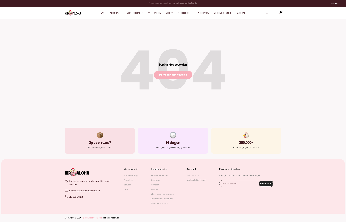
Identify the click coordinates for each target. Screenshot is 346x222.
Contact (155, 184)
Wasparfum (203, 13)
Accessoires (183, 13)
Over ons (241, 13)
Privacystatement (159, 203)
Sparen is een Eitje (222, 13)
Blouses (127, 184)
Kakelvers (114, 13)
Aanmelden (266, 184)
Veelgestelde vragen (196, 180)
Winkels (154, 189)
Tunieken (128, 180)
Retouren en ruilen (159, 175)
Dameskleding (133, 13)
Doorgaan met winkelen (173, 74)
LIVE (102, 13)
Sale (168, 13)
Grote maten (154, 13)
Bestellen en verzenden (162, 198)
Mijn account (193, 175)
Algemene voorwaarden (162, 194)
